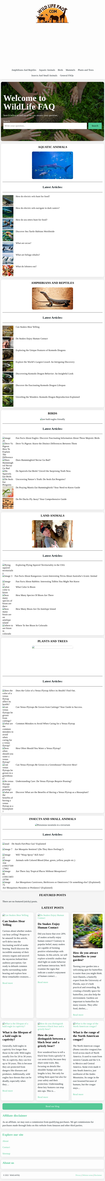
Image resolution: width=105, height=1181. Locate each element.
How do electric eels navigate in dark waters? (38, 208)
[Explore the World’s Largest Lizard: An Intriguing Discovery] (7, 366)
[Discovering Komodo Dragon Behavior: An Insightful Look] (7, 378)
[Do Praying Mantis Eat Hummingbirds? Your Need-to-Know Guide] (7, 492)
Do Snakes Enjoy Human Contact (32, 338)
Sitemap (6, 1153)
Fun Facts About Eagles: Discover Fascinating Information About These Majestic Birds (58, 438)
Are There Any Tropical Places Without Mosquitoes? (41, 871)
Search (6, 121)
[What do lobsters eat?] (7, 271)
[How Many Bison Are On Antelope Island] (7, 616)
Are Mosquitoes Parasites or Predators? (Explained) (27, 887)
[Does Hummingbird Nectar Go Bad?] (7, 464)
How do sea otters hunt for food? (31, 219)
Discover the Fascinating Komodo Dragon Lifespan (40, 385)
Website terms (87, 1175)
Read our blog (52, 1106)
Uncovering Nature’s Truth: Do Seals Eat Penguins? (41, 479)
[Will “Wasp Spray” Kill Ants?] (7, 856)
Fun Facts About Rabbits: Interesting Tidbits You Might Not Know (47, 581)
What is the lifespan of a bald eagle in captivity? (16, 1036)
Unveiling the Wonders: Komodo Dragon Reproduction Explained (48, 397)
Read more (7, 983)
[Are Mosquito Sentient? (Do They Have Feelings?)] (7, 849)
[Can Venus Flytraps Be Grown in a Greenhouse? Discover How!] (7, 771)
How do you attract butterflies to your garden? (85, 956)
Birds (52, 413)
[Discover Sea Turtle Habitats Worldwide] (7, 236)
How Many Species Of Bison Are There (35, 595)
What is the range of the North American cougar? (86, 1036)
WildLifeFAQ (15, 1175)
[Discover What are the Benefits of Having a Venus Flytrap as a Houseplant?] (7, 802)
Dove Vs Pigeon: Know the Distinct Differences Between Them (46, 443)
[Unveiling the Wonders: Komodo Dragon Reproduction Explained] (7, 401)
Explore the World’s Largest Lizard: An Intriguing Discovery (45, 362)
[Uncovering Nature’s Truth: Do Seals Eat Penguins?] (7, 482)
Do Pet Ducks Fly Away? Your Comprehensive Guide (41, 499)
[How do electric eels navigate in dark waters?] (7, 212)
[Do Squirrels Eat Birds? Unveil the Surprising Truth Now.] (7, 474)
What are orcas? (23, 243)
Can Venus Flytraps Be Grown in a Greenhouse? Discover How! (46, 764)
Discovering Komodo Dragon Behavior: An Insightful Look (44, 373)
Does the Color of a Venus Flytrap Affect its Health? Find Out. (45, 690)
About (5, 1141)
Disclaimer (98, 1175)
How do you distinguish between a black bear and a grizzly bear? (51, 1040)
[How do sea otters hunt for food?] (7, 224)
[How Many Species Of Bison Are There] (7, 601)
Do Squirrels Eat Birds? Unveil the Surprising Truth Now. (43, 471)
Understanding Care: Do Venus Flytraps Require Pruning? (44, 781)
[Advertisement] (52, 46)
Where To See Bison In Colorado (31, 625)
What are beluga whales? (28, 254)
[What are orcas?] (7, 247)
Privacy (78, 1175)
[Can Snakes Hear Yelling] (7, 331)
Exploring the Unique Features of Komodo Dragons (41, 350)
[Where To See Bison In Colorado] (7, 629)
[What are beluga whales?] (7, 259)
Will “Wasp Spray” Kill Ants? (30, 854)
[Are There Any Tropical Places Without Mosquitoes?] (7, 875)
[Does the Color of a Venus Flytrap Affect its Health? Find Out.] (7, 697)
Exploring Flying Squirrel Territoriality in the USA (40, 565)
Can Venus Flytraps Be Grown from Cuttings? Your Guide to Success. (49, 707)
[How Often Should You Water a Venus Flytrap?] (7, 755)
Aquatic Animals (52, 147)
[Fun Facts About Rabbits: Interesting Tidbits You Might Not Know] (7, 583)
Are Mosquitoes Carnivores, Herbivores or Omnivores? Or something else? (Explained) (58, 882)
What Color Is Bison (25, 587)
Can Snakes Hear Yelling (28, 327)
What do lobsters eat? (26, 266)
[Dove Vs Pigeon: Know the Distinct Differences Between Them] (7, 450)
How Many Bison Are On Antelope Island (36, 609)
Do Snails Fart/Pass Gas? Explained (29, 843)
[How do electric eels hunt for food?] (7, 201)
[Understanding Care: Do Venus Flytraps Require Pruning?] (7, 785)
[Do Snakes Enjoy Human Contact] (7, 343)
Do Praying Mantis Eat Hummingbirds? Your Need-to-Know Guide (48, 487)
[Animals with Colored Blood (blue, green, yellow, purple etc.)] (7, 864)
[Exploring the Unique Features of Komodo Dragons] (7, 355)
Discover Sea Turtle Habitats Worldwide (35, 231)
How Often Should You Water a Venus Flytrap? (38, 748)
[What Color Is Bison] (7, 590)
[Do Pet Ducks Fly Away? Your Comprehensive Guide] (7, 504)
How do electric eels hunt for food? (33, 196)
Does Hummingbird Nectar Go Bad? (33, 460)
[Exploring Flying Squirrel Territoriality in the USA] (7, 569)
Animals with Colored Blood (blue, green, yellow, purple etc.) (45, 860)
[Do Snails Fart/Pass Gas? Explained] (5, 843)
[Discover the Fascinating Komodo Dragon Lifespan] (7, 390)
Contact (6, 1147)
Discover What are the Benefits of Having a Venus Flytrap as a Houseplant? (52, 792)
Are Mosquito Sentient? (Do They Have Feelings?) (39, 849)
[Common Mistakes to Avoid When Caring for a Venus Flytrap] (7, 734)
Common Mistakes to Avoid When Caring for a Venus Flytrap (45, 723)
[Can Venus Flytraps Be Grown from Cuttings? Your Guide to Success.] (7, 714)
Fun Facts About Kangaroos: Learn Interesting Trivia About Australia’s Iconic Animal (56, 576)
